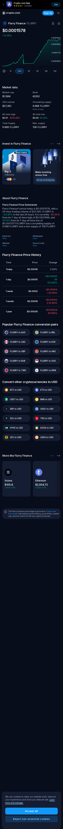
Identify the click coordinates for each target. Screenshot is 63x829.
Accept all (31, 811)
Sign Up (48, 13)
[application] (31, 52)
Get (56, 4)
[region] (31, 809)
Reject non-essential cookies (31, 818)
